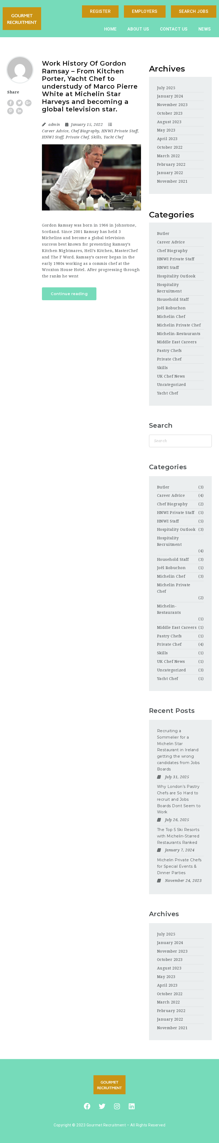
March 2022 (168, 156)
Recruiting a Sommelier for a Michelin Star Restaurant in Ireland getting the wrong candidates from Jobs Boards (178, 750)
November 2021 (172, 181)
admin (54, 124)
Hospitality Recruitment (169, 541)
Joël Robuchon (171, 308)
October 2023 (170, 113)
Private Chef (77, 137)
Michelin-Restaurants (179, 334)
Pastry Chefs (169, 350)
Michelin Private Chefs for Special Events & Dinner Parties (179, 866)
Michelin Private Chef (179, 325)
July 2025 (166, 88)
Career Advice (55, 131)
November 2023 (172, 105)
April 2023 (167, 139)
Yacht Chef (113, 137)
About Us (138, 29)
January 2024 (170, 96)
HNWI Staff (52, 137)
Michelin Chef (171, 316)
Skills (96, 137)
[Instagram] (117, 1106)
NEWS (204, 29)
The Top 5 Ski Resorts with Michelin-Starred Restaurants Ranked (178, 836)
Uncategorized (171, 384)
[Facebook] (87, 1106)
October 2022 (170, 147)
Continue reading (69, 293)
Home (110, 29)
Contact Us (174, 29)
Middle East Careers (177, 342)
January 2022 (170, 173)
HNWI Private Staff (119, 131)
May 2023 (166, 130)
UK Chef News (171, 376)
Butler (163, 233)
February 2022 (171, 164)
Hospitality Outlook (176, 276)
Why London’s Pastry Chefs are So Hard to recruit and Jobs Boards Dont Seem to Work (179, 799)
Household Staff (173, 299)
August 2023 (169, 122)
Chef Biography (85, 131)
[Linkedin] (131, 1106)
